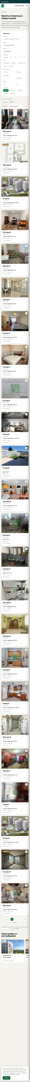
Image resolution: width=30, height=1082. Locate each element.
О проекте (17, 928)
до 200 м (12, 90)
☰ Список (5, 102)
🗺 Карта (12, 102)
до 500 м (20, 90)
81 (24, 919)
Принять (6, 1078)
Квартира (6, 63)
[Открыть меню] (27, 5)
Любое (6, 90)
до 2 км (12, 93)
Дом (5, 66)
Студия (6, 57)
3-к (20, 57)
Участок (11, 66)
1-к (11, 57)
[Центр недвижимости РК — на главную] (2, 5)
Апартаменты (21, 63)
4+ (24, 57)
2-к (15, 57)
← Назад (7, 919)
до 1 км (6, 93)
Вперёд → (15, 922)
